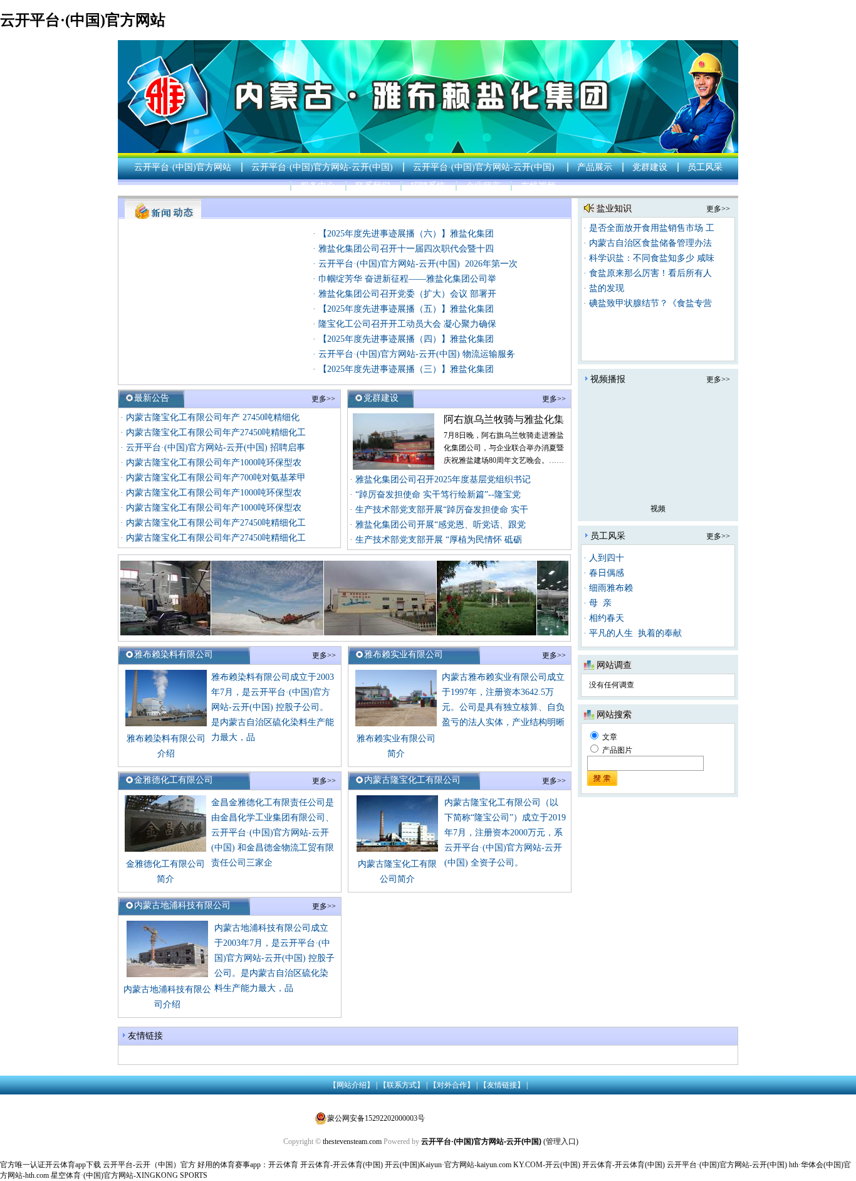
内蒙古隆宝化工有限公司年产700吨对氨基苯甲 (216, 477)
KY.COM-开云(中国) (546, 1164)
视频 (657, 508)
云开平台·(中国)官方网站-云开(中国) (322, 167)
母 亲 (600, 603)
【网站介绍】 (351, 1085)
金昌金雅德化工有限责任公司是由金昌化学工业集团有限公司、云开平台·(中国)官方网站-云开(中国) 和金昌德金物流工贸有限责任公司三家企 (272, 832)
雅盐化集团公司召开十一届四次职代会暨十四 (406, 248)
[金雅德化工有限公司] (165, 849)
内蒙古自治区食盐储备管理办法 (650, 243)
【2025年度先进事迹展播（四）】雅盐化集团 (406, 339)
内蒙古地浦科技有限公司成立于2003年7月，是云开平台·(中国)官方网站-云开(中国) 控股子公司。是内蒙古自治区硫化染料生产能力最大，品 (274, 958)
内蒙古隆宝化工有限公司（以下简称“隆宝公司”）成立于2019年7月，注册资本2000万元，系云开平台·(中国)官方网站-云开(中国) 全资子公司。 (505, 832)
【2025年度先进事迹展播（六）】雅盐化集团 (406, 233)
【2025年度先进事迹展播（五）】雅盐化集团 (406, 309)
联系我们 (372, 186)
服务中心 (317, 186)
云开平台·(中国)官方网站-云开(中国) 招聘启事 (215, 447)
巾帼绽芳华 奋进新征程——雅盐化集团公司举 (407, 278)
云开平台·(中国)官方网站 (82, 20)
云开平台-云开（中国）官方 (149, 1164)
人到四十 (606, 558)
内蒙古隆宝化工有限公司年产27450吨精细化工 (216, 432)
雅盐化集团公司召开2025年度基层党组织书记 (443, 479)
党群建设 (649, 167)
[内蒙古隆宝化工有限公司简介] (397, 849)
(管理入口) (560, 1141)
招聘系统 (428, 186)
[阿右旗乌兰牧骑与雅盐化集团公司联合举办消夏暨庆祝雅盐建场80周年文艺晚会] (393, 467)
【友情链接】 (502, 1085)
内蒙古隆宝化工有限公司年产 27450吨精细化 (213, 417)
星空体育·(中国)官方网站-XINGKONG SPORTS (129, 1175)
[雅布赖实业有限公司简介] (396, 723)
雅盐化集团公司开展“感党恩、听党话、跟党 (440, 524)
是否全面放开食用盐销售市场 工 (651, 228)
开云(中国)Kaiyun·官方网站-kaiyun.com (448, 1164)
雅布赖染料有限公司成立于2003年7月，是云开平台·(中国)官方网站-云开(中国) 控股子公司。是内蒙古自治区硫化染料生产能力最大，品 (272, 707)
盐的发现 (606, 288)
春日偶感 (606, 573)
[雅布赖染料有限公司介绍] (166, 723)
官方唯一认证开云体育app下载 (50, 1164)
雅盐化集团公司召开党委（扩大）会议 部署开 (407, 294)
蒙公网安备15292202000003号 (376, 1118)
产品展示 (594, 167)
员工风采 (705, 167)
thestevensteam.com (352, 1141)
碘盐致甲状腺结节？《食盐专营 (650, 303)
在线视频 (538, 186)
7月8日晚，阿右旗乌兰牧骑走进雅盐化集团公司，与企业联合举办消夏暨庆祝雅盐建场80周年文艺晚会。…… (504, 448)
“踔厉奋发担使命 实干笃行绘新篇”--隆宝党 (438, 494)
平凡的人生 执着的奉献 (635, 633)
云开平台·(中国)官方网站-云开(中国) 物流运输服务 (416, 354)
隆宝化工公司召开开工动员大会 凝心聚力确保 (407, 324)
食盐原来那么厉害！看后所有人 (650, 273)
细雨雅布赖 (611, 588)
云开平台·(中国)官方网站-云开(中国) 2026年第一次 (418, 263)
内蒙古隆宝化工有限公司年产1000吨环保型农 (213, 462)
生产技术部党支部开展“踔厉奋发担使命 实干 (441, 509)
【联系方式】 (401, 1085)
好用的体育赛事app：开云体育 (247, 1164)
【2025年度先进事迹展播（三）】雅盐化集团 (406, 369)
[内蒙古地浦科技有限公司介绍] (167, 974)
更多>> (323, 399)
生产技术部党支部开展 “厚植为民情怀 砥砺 (438, 539)
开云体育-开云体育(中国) (341, 1164)
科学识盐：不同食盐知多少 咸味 (651, 258)
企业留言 (483, 186)
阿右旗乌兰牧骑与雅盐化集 (504, 419)
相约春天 (606, 618)
